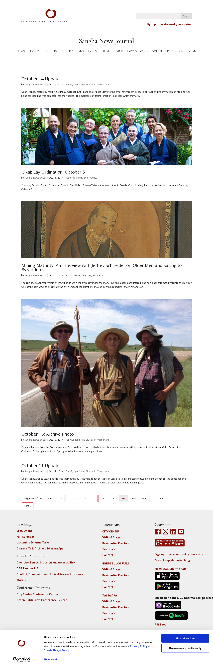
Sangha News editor (35, 84)
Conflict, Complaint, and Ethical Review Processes (50, 574)
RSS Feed (160, 624)
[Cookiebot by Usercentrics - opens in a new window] (21, 659)
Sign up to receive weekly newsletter (169, 24)
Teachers (108, 549)
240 (144, 498)
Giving (118, 51)
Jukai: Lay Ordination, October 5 (53, 172)
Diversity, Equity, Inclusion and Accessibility (46, 562)
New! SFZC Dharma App (170, 568)
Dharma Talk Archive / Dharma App (40, 548)
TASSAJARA (109, 595)
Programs (76, 51)
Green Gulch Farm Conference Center (42, 600)
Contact (107, 555)
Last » (27, 505)
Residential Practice (115, 543)
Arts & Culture (99, 51)
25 (77, 498)
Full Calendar (25, 536)
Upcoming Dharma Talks (33, 542)
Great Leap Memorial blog (172, 560)
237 (113, 498)
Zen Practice (55, 51)
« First (51, 498)
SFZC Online (24, 531)
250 (162, 498)
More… (21, 580)
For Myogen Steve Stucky (79, 84)
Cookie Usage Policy (56, 650)
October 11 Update (40, 465)
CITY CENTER (110, 531)
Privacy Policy (139, 646)
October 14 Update (40, 79)
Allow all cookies (185, 638)
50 (86, 498)
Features (35, 51)
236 (103, 498)
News (21, 51)
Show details (51, 659)
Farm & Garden (137, 51)
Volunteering (163, 51)
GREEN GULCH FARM (115, 563)
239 (134, 498)
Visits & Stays (111, 537)
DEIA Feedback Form (30, 568)
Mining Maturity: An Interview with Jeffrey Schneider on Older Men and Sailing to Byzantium (101, 267)
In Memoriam (187, 51)
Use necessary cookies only (185, 648)
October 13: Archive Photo (47, 434)
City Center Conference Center (37, 594)
